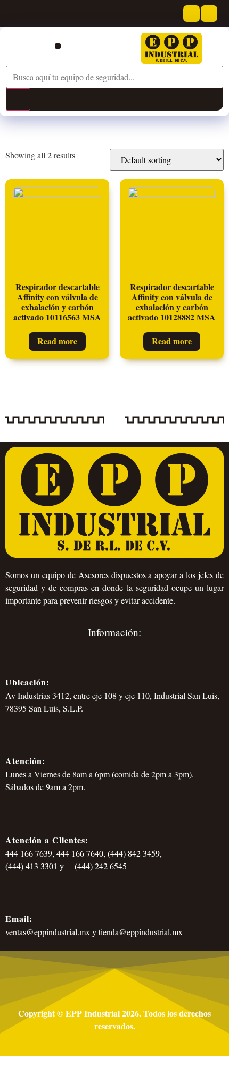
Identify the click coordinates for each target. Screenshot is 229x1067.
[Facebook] (191, 13)
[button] (58, 46)
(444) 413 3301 (31, 865)
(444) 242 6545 (99, 865)
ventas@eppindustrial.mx (47, 931)
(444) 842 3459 (134, 853)
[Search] (18, 99)
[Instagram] (209, 13)
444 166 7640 (79, 853)
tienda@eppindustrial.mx (141, 931)
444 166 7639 (28, 853)
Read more (57, 341)
